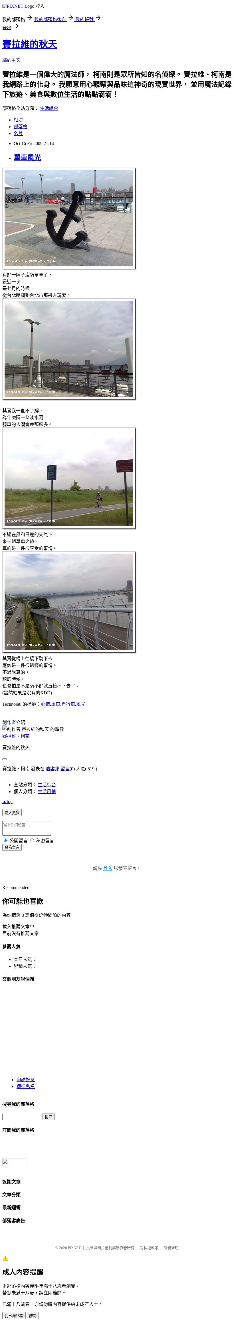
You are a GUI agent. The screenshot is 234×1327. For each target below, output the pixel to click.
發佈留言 (12, 847)
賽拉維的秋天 (29, 44)
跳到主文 (11, 60)
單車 (55, 704)
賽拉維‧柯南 (16, 736)
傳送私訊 (26, 1086)
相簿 (18, 119)
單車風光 (27, 157)
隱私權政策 (149, 1248)
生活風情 (47, 791)
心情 (45, 704)
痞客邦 (52, 768)
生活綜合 (49, 108)
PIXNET (74, 1248)
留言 (65, 768)
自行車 (68, 704)
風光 (80, 704)
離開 (33, 1316)
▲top (7, 801)
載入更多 (12, 813)
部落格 (20, 126)
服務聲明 (171, 1248)
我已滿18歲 (14, 1316)
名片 (18, 133)
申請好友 (26, 1079)
